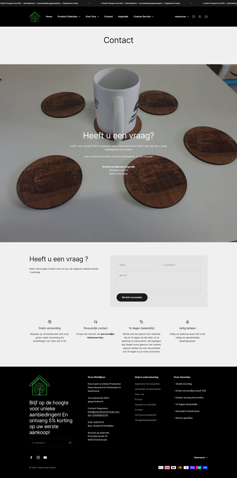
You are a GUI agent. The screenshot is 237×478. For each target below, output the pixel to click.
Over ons (139, 394)
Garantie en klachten (145, 404)
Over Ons (91, 16)
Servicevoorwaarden (145, 414)
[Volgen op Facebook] (31, 457)
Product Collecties (67, 16)
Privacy (139, 399)
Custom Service (142, 16)
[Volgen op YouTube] (45, 457)
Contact (108, 16)
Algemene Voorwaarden (147, 383)
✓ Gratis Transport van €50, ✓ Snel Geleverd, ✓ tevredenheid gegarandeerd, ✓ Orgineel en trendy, (122, 3)
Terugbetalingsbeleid (145, 420)
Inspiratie (123, 16)
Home (49, 16)
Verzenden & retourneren (148, 389)
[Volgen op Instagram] (38, 457)
